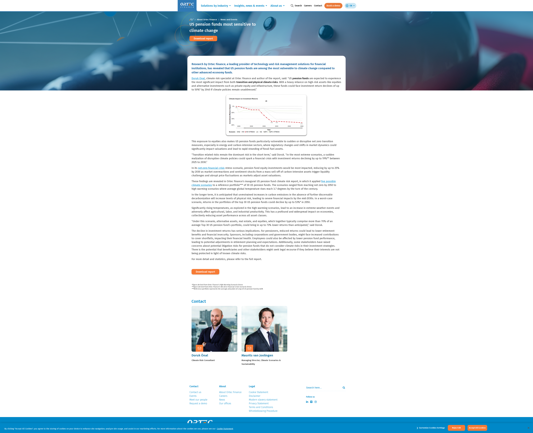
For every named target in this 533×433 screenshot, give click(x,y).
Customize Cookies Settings (432, 428)
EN (351, 5)
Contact (318, 5)
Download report (203, 38)
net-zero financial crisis (211, 168)
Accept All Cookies (477, 428)
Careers (308, 5)
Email (217, 328)
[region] (266, 428)
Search (343, 387)
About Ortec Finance (207, 19)
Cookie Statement (225, 428)
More (216, 334)
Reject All (456, 428)
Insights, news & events (249, 5)
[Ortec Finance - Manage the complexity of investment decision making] (191, 19)
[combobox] (322, 388)
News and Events (229, 19)
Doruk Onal (198, 78)
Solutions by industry (214, 5)
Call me (218, 321)
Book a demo (333, 5)
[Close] (529, 428)
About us (276, 5)
